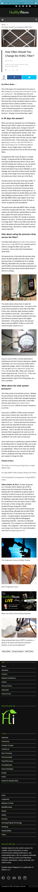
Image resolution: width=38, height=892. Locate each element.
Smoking (5, 827)
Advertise (5, 670)
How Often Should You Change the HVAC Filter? (17, 27)
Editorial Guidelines (9, 678)
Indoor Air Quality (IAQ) (11, 66)
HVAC (26, 64)
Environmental (7, 757)
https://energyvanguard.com (15, 530)
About (4, 666)
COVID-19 (5, 749)
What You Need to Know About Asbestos (16, 613)
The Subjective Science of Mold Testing (16, 560)
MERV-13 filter (30, 195)
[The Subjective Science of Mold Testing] (19, 547)
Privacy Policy (7, 686)
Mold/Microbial (7, 807)
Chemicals (5, 741)
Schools (4, 819)
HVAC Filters (29, 651)
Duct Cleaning (15, 64)
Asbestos (5, 737)
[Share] (14, 77)
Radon (4, 811)
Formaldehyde (7, 765)
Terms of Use (6, 694)
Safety (4, 815)
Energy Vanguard (17, 651)
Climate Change (7, 745)
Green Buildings (7, 769)
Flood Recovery (7, 761)
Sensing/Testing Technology (12, 823)
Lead (3, 795)
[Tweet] (29, 77)
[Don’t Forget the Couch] (19, 574)
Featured (21, 64)
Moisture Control (7, 803)
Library (4, 682)
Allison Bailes (6, 651)
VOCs (4, 834)
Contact (4, 674)
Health (4, 773)
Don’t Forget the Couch (10, 587)
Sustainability (6, 831)
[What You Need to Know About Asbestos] (19, 601)
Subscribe (5, 690)
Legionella (5, 799)
